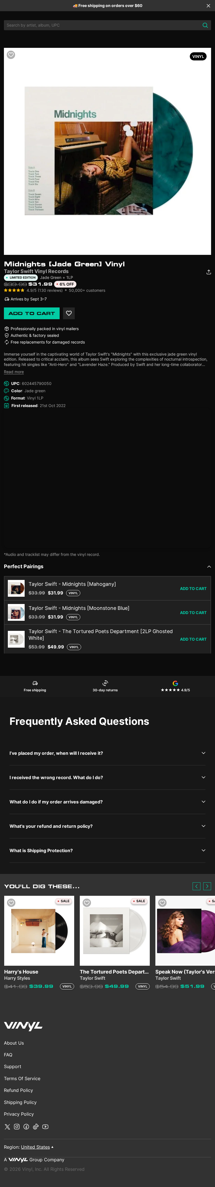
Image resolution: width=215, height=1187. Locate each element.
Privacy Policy (19, 1114)
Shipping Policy (20, 1102)
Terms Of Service (22, 1078)
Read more (14, 371)
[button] (196, 886)
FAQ (8, 1054)
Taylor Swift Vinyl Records (36, 271)
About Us (14, 1043)
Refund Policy (18, 1090)
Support (12, 1066)
